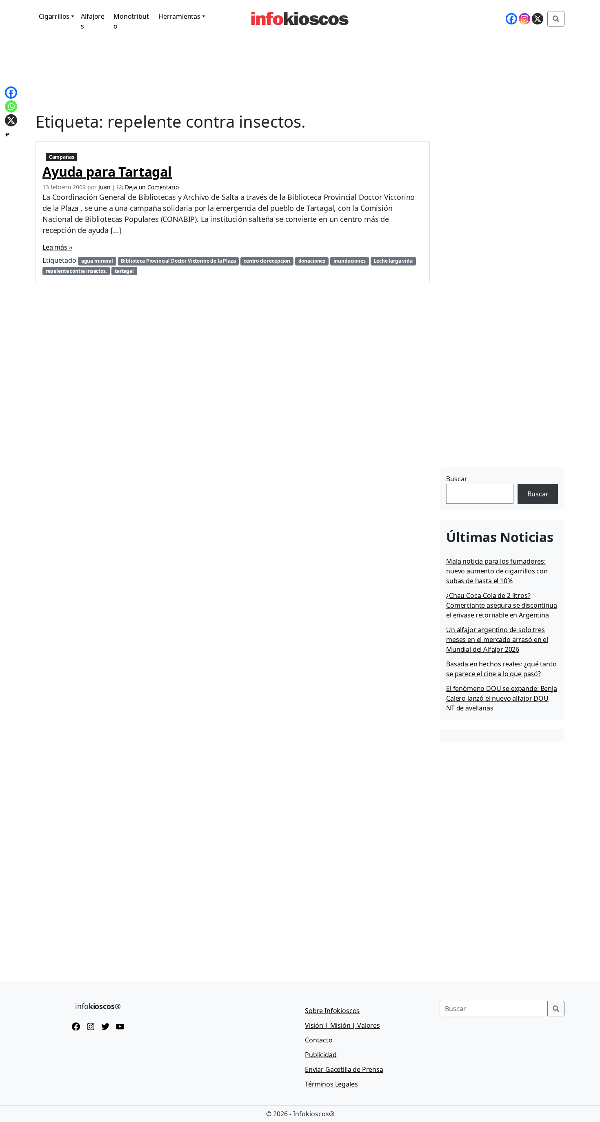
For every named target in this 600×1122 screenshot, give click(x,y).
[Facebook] (511, 18)
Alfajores (92, 21)
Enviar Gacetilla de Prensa (344, 1069)
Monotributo (131, 21)
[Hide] (7, 134)
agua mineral (97, 260)
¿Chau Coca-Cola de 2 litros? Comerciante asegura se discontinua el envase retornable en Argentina (501, 605)
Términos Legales (331, 1084)
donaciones (311, 260)
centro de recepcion (267, 260)
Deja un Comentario (151, 187)
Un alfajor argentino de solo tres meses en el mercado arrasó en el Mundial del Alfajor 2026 (497, 639)
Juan (104, 187)
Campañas (61, 156)
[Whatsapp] (11, 106)
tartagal (124, 271)
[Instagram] (524, 18)
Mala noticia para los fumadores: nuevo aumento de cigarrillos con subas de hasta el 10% (497, 571)
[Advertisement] (501, 414)
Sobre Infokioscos (332, 1010)
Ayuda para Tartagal (107, 171)
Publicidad (320, 1054)
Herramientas (179, 16)
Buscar (456, 478)
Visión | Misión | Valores (342, 1025)
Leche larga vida (392, 260)
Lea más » (57, 247)
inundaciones (349, 260)
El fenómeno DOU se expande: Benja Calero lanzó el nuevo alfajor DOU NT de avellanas (501, 698)
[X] (537, 18)
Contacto (319, 1040)
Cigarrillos (54, 16)
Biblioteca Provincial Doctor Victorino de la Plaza (178, 260)
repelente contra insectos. (76, 271)
